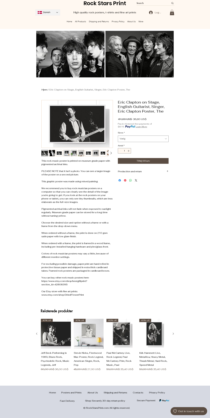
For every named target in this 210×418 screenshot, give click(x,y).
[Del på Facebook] (119, 180)
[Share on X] (136, 180)
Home (50, 392)
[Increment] (129, 150)
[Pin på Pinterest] (125, 180)
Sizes (121, 132)
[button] (172, 12)
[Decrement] (120, 150)
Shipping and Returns (118, 392)
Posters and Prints (74, 392)
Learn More (141, 126)
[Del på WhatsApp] (130, 180)
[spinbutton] (124, 150)
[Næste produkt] (173, 333)
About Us (95, 392)
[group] (105, 345)
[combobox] (143, 139)
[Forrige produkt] (36, 333)
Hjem (44, 89)
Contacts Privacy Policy (149, 392)
